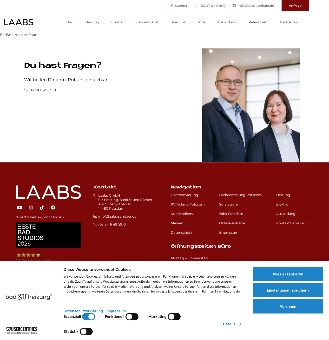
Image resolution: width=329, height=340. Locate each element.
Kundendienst (147, 22)
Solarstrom (228, 204)
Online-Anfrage (232, 223)
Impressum (228, 232)
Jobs (201, 22)
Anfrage (295, 5)
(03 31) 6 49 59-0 (212, 5)
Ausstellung (289, 22)
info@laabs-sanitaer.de (255, 5)
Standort (181, 5)
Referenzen (258, 22)
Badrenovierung (184, 195)
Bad (69, 22)
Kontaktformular (290, 223)
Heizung (92, 22)
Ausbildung (227, 22)
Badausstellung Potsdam (240, 195)
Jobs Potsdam (231, 214)
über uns (178, 22)
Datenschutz (181, 232)
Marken (177, 223)
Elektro (117, 22)
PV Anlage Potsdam (188, 204)
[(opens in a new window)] (19, 207)
